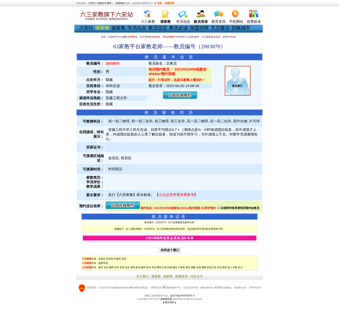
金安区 (102, 258)
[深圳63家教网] (105, 20)
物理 (111, 267)
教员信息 (157, 27)
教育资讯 (218, 22)
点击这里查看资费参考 (176, 195)
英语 (122, 267)
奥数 (193, 267)
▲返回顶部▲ (169, 302)
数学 (100, 267)
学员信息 (183, 22)
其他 (123, 258)
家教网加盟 (166, 299)
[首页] (148, 12)
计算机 (181, 267)
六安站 (86, 27)
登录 (159, 3)
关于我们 (142, 276)
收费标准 (254, 22)
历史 (127, 267)
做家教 (118, 27)
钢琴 (143, 267)
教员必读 (178, 27)
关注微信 (220, 27)
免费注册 (169, 3)
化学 (116, 267)
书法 (153, 267)
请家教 (156, 276)
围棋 (203, 267)
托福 (169, 267)
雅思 (175, 267)
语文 (106, 267)
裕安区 (109, 258)
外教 (235, 267)
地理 (132, 267)
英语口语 (211, 267)
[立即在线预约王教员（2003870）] (180, 97)
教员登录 (201, 22)
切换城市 (240, 27)
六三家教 (148, 22)
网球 (159, 267)
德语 (224, 267)
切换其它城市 (104, 3)
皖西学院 (103, 263)
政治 (138, 267)
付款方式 (196, 276)
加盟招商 (199, 27)
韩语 (188, 267)
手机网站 (236, 22)
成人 (229, 267)
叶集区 (117, 258)
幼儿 (240, 267)
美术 (148, 267)
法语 (219, 267)
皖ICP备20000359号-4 (182, 295)
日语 (164, 267)
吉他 (198, 267)
